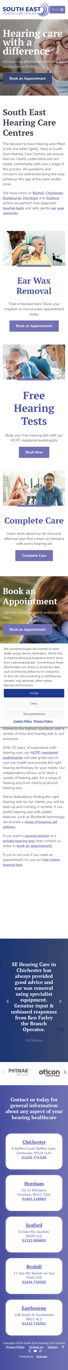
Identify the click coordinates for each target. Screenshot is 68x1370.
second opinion (37, 835)
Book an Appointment (27, 78)
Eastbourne (12, 198)
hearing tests (13, 208)
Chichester (54, 193)
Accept (34, 693)
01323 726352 (34, 1323)
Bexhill (38, 193)
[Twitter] (30, 1351)
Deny (34, 703)
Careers (53, 1347)
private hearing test (19, 840)
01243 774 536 (34, 1157)
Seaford (52, 198)
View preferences (34, 714)
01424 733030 (34, 1282)
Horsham (30, 198)
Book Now (34, 452)
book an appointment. (35, 845)
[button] (55, 9)
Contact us (36, 1347)
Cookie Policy (22, 721)
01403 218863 (34, 1199)
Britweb (41, 1356)
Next (65, 1072)
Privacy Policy (43, 721)
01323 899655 (34, 1240)
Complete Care (34, 555)
